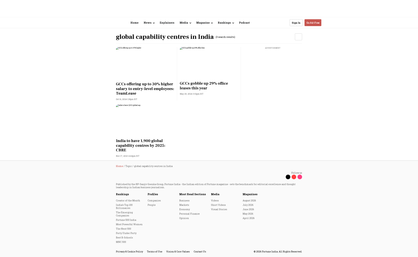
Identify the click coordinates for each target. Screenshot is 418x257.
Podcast (244, 22)
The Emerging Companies (124, 214)
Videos (215, 200)
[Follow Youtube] (294, 177)
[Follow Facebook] (282, 177)
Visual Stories (219, 209)
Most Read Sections (192, 194)
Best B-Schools (124, 237)
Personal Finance (189, 213)
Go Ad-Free (312, 22)
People (152, 204)
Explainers (167, 22)
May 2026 (248, 213)
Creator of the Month (128, 200)
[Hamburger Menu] (99, 22)
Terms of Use (154, 251)
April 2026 (249, 218)
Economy (184, 209)
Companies (154, 200)
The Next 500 (123, 228)
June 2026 (248, 209)
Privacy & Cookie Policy (129, 251)
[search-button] (285, 22)
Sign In (296, 22)
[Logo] (114, 23)
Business (184, 200)
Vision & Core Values (178, 251)
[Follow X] (288, 177)
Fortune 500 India (126, 219)
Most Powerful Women (129, 224)
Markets (184, 204)
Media (215, 194)
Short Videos (218, 204)
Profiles (153, 194)
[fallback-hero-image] (145, 63)
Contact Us (200, 251)
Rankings (122, 194)
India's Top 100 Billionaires (124, 206)
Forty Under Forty (126, 233)
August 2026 (249, 200)
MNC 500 (121, 241)
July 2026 (248, 204)
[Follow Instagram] (299, 177)
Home (134, 22)
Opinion (184, 218)
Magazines (250, 194)
